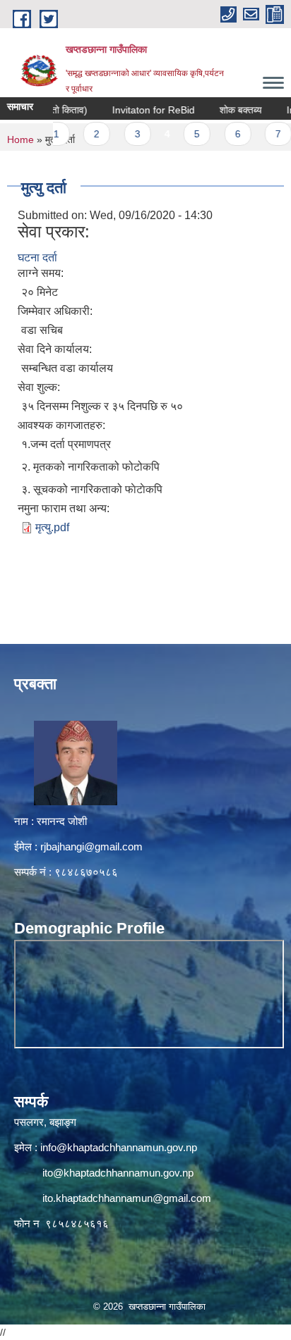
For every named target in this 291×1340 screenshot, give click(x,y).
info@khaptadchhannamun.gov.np (118, 1147)
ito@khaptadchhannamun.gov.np (118, 1173)
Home (20, 139)
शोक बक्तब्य (227, 110)
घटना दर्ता (37, 257)
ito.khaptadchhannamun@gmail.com (126, 1198)
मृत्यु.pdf (52, 527)
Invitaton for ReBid (140, 110)
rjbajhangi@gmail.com (91, 846)
